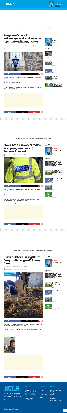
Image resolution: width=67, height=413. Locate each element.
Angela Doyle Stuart (10, 269)
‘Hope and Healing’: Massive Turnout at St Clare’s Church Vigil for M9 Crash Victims (57, 62)
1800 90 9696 (54, 396)
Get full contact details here (55, 400)
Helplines (45, 9)
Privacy (59, 408)
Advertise (42, 393)
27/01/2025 (15, 48)
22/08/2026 (47, 57)
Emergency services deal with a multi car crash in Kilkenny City (57, 77)
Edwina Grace (9, 48)
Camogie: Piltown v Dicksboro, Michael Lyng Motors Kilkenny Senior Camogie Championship (57, 85)
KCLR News (20, 48)
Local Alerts (42, 388)
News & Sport (24, 48)
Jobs (27, 9)
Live (5, 9)
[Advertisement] (33, 19)
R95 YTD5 (52, 394)
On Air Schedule (43, 394)
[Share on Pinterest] (39, 74)
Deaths (39, 9)
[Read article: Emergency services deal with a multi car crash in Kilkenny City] (48, 78)
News (8, 9)
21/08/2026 (54, 72)
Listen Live (57, 6)
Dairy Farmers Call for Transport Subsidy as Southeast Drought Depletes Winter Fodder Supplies (57, 53)
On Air (16, 9)
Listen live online (28, 402)
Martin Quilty (9, 154)
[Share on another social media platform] (42, 74)
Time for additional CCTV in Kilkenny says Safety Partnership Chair (57, 70)
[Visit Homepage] (10, 4)
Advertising (33, 9)
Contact (62, 408)
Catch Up (22, 9)
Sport (12, 9)
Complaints (42, 391)
